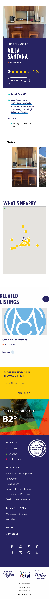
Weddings (11, 519)
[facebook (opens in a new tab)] (12, 546)
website (17, 80)
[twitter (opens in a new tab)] (29, 546)
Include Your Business (18, 494)
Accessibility (24, 591)
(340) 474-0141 (19, 94)
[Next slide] (29, 182)
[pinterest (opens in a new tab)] (37, 546)
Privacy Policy (24, 594)
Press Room (12, 484)
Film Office (12, 479)
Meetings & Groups (16, 514)
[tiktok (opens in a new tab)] (12, 553)
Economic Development (19, 473)
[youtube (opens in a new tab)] (20, 553)
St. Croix (12, 448)
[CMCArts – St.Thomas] (24, 321)
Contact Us (12, 533)
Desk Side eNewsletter (18, 499)
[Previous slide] (20, 182)
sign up (23, 393)
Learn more (6, 352)
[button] (11, 239)
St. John (12, 454)
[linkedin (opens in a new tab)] (37, 553)
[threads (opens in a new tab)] (29, 553)
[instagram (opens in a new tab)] (20, 546)
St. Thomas (14, 459)
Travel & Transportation (18, 489)
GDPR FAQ (24, 587)
